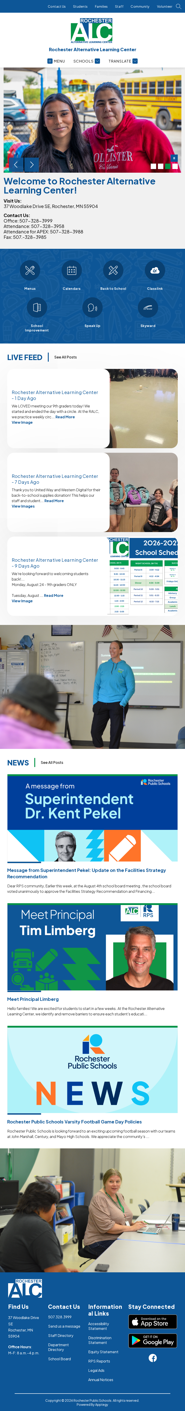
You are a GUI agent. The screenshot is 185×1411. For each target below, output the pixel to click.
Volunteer (165, 6)
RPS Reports (99, 1361)
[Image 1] (153, 166)
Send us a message (64, 1326)
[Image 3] (168, 166)
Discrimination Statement (99, 1340)
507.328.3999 (60, 1316)
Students (80, 6)
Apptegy (101, 1404)
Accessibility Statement (98, 1326)
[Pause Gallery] (174, 159)
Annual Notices (100, 1379)
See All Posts (65, 357)
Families (101, 6)
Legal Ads (96, 1370)
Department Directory (58, 1347)
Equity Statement (103, 1351)
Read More (65, 416)
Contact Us (57, 6)
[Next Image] (31, 165)
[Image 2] (160, 166)
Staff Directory (60, 1335)
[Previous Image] (16, 165)
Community (140, 6)
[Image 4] (175, 166)
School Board (59, 1358)
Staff (119, 6)
